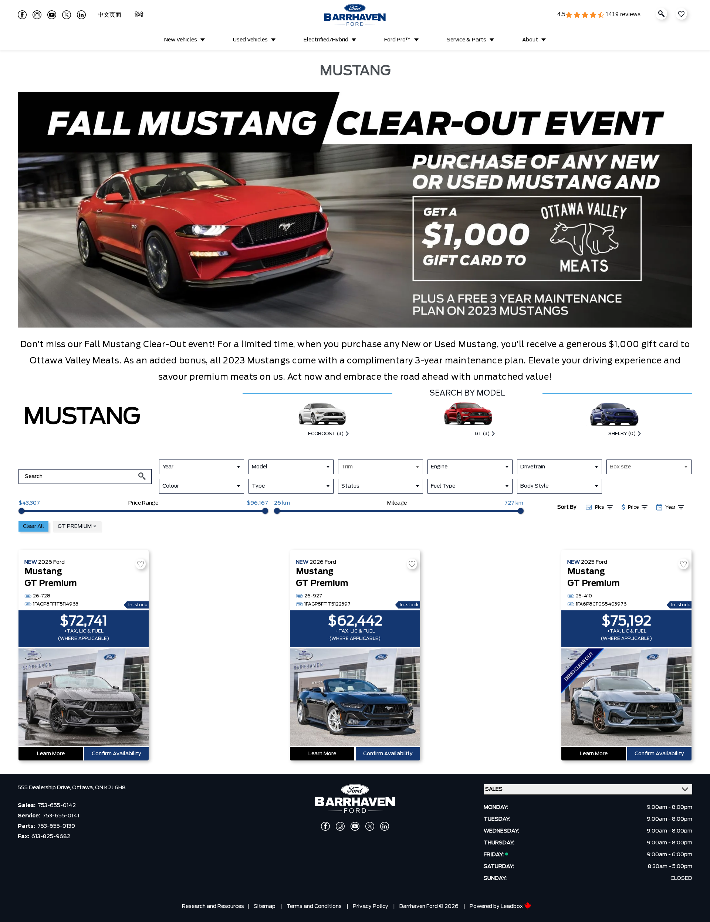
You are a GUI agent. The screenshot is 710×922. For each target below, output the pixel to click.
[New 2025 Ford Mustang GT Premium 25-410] (626, 698)
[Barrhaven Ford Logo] (355, 15)
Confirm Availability (116, 753)
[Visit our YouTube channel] (51, 14)
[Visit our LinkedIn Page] (81, 14)
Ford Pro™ (397, 40)
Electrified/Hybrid (326, 40)
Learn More (51, 753)
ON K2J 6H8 (110, 787)
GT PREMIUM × (77, 526)
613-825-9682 (50, 836)
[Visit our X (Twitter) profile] (66, 14)
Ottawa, (83, 787)
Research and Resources (213, 906)
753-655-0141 (61, 815)
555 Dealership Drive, (45, 787)
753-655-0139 (56, 826)
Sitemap (264, 906)
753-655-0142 (57, 805)
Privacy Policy (370, 906)
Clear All (33, 526)
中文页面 (110, 15)
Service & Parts (466, 40)
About (530, 40)
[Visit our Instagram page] (37, 14)
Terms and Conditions (314, 906)
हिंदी (139, 15)
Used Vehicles (250, 40)
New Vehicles (180, 40)
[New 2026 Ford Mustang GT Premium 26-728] (83, 698)
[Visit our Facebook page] (22, 14)
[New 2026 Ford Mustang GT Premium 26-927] (355, 698)
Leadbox (512, 906)
